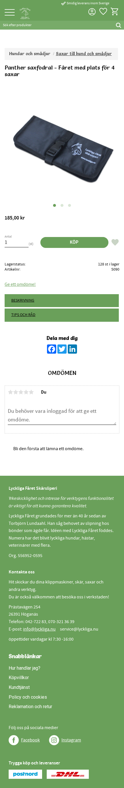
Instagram (71, 740)
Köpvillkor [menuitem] (19, 677)
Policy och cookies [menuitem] (28, 697)
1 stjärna (10, 392)
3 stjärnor (20, 392)
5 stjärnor (31, 392)
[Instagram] (54, 740)
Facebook (30, 740)
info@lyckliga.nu (39, 629)
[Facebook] (14, 740)
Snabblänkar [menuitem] (25, 656)
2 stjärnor (15, 392)
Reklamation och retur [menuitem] (30, 706)
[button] (10, 13)
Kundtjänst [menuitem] (19, 687)
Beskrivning (22, 300)
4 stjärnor (26, 392)
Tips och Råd (23, 314)
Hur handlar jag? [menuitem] (24, 668)
